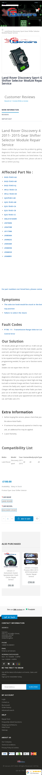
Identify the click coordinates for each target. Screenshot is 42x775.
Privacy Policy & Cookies (10, 748)
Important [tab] (7, 119)
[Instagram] (9, 664)
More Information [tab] (10, 110)
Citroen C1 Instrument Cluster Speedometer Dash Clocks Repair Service (11, 575)
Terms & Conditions (9, 745)
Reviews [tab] (5, 114)
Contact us (5, 702)
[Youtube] (13, 664)
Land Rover (7, 501)
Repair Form (6, 719)
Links (36, 2)
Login (3, 699)
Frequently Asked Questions (12, 722)
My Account (6, 705)
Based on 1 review (11, 101)
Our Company (7, 742)
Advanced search (8, 710)
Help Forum (6, 727)
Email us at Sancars (9, 651)
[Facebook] (4, 664)
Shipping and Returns (9, 725)
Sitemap (5, 730)
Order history (6, 707)
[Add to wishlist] (37, 518)
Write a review (23, 101)
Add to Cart (26, 519)
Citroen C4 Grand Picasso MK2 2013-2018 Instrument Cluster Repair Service (31, 572)
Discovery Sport (9, 510)
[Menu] (40, 20)
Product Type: (6, 490)
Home (3, 29)
